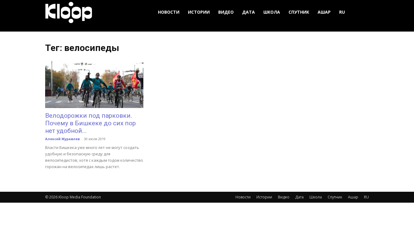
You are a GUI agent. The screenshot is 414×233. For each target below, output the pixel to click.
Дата (248, 12)
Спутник (299, 12)
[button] (361, 12)
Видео (226, 12)
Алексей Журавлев (62, 139)
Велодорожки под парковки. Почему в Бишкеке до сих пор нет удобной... (90, 123)
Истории (199, 12)
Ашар (324, 12)
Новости (168, 12)
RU (342, 12)
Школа (271, 12)
